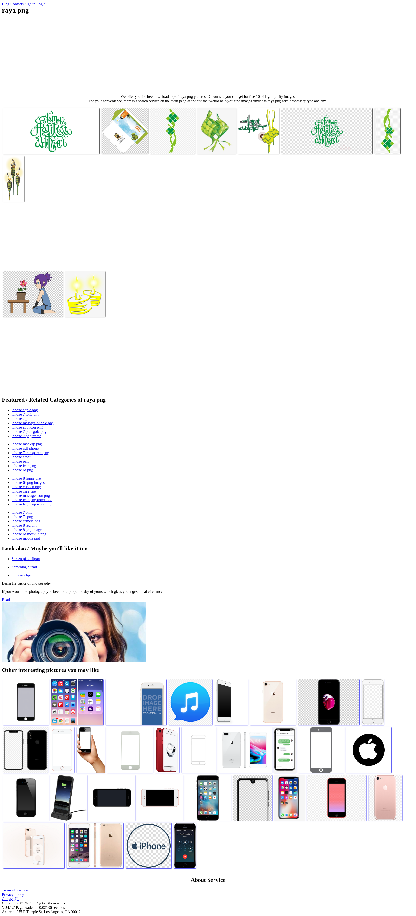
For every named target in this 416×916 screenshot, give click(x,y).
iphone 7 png (22, 512)
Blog (5, 4)
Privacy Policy (13, 894)
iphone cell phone (25, 448)
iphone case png (24, 491)
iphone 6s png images (28, 482)
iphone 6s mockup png (29, 534)
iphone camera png (26, 521)
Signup (30, 4)
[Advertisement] (208, 54)
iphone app (20, 419)
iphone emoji (21, 457)
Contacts (17, 4)
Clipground (24, 901)
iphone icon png (24, 466)
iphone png (20, 461)
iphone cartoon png (26, 487)
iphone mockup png (27, 444)
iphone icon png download (32, 500)
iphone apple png (25, 410)
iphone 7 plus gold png (29, 432)
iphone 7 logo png (25, 414)
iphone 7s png (22, 517)
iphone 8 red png (24, 525)
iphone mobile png (26, 538)
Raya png (10, 147)
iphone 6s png (22, 470)
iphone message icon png (31, 495)
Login (41, 4)
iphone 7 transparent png (30, 453)
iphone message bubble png (33, 423)
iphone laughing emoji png (32, 504)
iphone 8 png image (27, 530)
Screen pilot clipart (26, 559)
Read (6, 600)
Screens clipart (23, 575)
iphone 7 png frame (26, 436)
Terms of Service (15, 890)
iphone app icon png (27, 427)
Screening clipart (24, 567)
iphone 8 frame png (26, 478)
